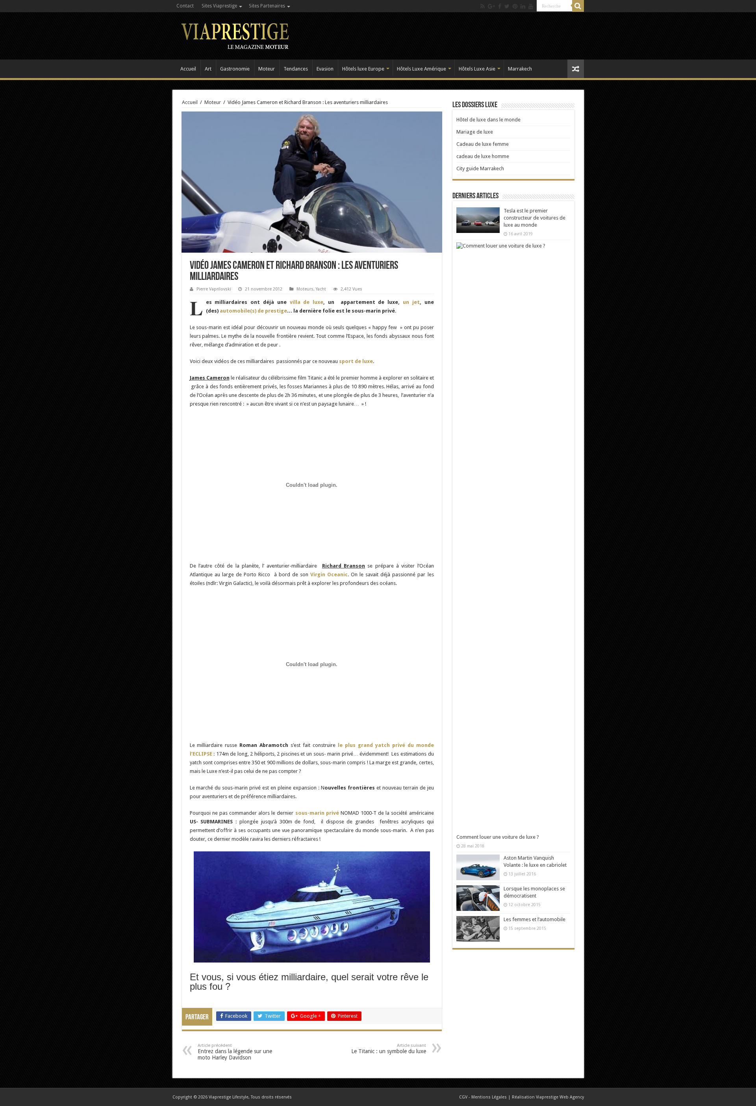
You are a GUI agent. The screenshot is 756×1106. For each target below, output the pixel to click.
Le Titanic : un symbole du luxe (388, 1048)
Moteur (266, 69)
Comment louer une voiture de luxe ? (497, 837)
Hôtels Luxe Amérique (421, 69)
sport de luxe (356, 361)
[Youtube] (531, 6)
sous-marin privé (317, 813)
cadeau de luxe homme (482, 156)
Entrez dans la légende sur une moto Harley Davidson (235, 1052)
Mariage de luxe (474, 132)
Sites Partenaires (267, 6)
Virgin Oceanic (329, 574)
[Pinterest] (515, 6)
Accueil (188, 69)
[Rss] (482, 6)
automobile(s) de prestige (253, 311)
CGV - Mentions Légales (483, 1097)
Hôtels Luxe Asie (477, 69)
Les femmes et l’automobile (534, 919)
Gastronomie (235, 69)
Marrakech (520, 69)
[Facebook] (499, 6)
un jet (411, 302)
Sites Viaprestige (219, 6)
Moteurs (304, 289)
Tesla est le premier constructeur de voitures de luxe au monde (534, 218)
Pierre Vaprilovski (213, 289)
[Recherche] (578, 6)
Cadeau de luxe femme (482, 144)
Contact (185, 6)
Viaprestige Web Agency (560, 1097)
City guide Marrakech (480, 168)
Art (208, 69)
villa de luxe (307, 302)
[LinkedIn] (523, 6)
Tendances (296, 69)
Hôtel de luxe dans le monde (488, 120)
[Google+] (491, 6)
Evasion (325, 69)
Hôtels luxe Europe (363, 69)
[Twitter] (507, 6)
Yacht (321, 289)
